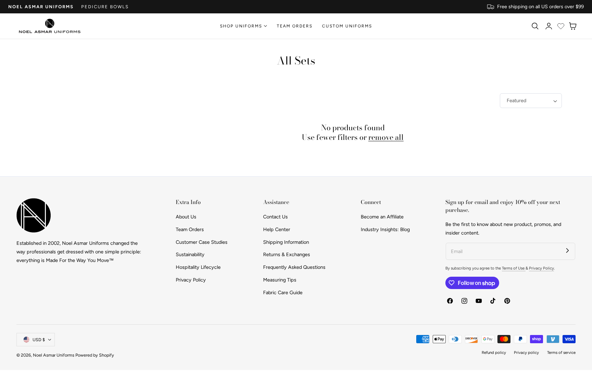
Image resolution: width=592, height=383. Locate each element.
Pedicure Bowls (105, 6)
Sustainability (190, 254)
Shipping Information (286, 242)
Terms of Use (514, 268)
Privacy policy (526, 352)
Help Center (276, 229)
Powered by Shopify (94, 355)
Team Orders (190, 229)
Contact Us (275, 217)
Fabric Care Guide (283, 292)
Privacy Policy (191, 280)
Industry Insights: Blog (385, 229)
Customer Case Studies (201, 242)
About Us (186, 217)
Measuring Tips (279, 280)
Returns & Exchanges (286, 254)
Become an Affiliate (382, 217)
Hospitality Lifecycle (198, 267)
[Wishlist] (561, 26)
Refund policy (494, 352)
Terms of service (561, 352)
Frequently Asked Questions (294, 267)
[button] (535, 26)
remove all (386, 137)
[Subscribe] (567, 250)
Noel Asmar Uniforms (41, 6)
